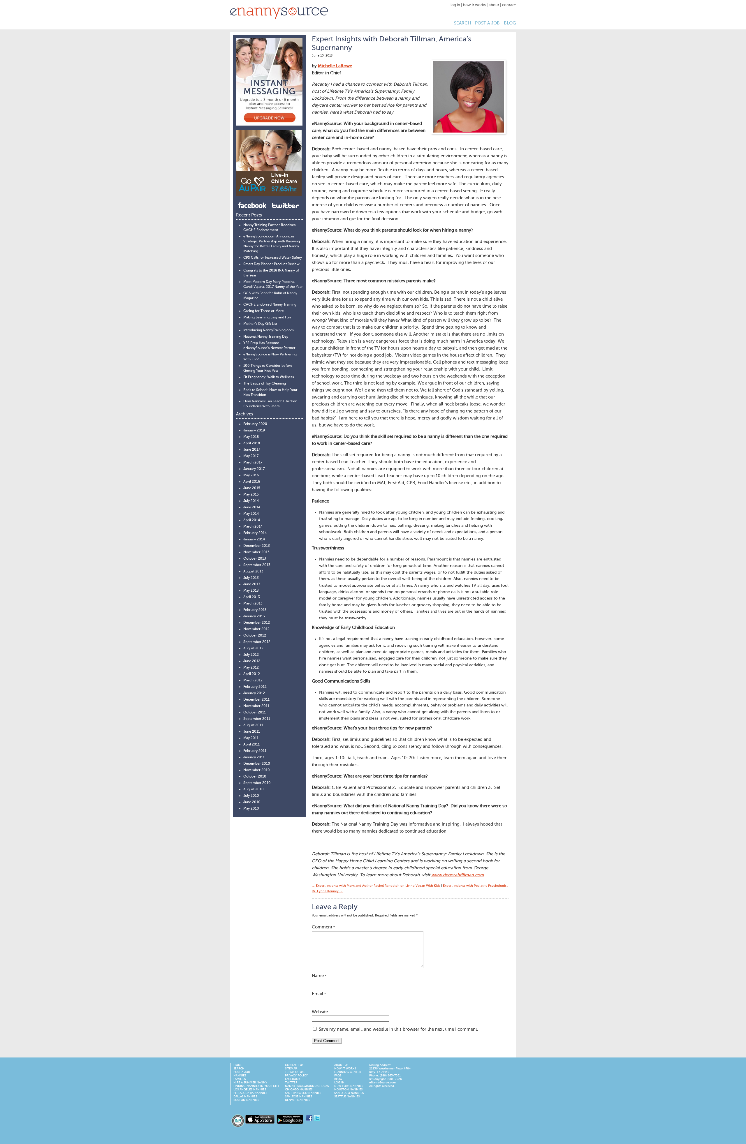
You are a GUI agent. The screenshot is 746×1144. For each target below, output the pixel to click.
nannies (239, 1075)
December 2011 (256, 699)
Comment (323, 927)
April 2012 (251, 674)
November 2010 (256, 770)
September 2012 (256, 642)
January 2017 (254, 469)
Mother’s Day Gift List (260, 324)
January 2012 (254, 693)
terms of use (295, 1072)
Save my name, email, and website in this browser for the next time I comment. (398, 1029)
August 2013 (253, 571)
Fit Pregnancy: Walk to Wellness (268, 377)
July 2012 (251, 655)
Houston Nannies (348, 1089)
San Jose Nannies (298, 1096)
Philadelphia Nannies (250, 1093)
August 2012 (253, 648)
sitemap (291, 1068)
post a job (487, 23)
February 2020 (255, 424)
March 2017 (252, 462)
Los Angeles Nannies (249, 1089)
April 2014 (251, 520)
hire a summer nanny (250, 1082)
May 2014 (251, 514)
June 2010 (252, 802)
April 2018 (251, 443)
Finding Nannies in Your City (256, 1086)
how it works (474, 5)
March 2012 (253, 680)
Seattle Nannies (347, 1096)
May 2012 (251, 667)
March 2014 (253, 526)
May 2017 (250, 456)
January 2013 (254, 616)
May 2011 (250, 738)
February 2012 (255, 687)
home (237, 1065)
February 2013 (255, 610)
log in (455, 5)
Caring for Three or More (263, 311)
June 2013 (251, 584)
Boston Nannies (246, 1100)
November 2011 (256, 706)
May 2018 (251, 437)
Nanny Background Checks (307, 1086)
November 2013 (256, 552)
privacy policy (296, 1075)
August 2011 (253, 725)
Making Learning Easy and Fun (267, 317)
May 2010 (251, 808)
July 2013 (251, 578)
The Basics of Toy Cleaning (264, 383)
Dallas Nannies (245, 1096)
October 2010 (254, 776)
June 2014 (251, 507)
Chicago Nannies (298, 1089)
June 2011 (251, 732)
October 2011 (254, 712)
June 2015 (251, 488)
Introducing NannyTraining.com (268, 330)
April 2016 (251, 482)
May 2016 (251, 475)
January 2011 (254, 757)
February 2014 (255, 533)
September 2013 (256, 565)
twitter (291, 1082)
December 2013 (256, 546)
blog (510, 23)
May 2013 (251, 591)
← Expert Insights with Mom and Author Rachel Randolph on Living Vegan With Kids (376, 886)
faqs (337, 1075)
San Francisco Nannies (303, 1093)
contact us (294, 1065)
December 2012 (256, 623)
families (239, 1079)
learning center (347, 1072)
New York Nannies (348, 1086)
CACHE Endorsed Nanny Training (269, 304)
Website (320, 1012)
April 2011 (251, 744)
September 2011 (256, 719)
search (462, 23)
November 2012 (256, 629)
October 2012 (254, 635)
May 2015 (251, 494)
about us (341, 1065)
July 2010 (251, 796)
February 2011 (254, 751)
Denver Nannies (297, 1100)
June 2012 (251, 661)
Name (319, 976)
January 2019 (254, 430)
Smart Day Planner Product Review (271, 264)
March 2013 (253, 603)
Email (319, 994)
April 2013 (251, 597)
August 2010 (253, 789)
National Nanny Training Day (265, 337)
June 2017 (251, 450)
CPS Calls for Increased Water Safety (272, 258)
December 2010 (256, 764)
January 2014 (254, 539)
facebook (292, 1079)
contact (509, 5)
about (494, 5)
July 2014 (251, 501)
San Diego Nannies (349, 1093)
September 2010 (257, 783)
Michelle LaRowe (335, 66)
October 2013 (254, 558)
